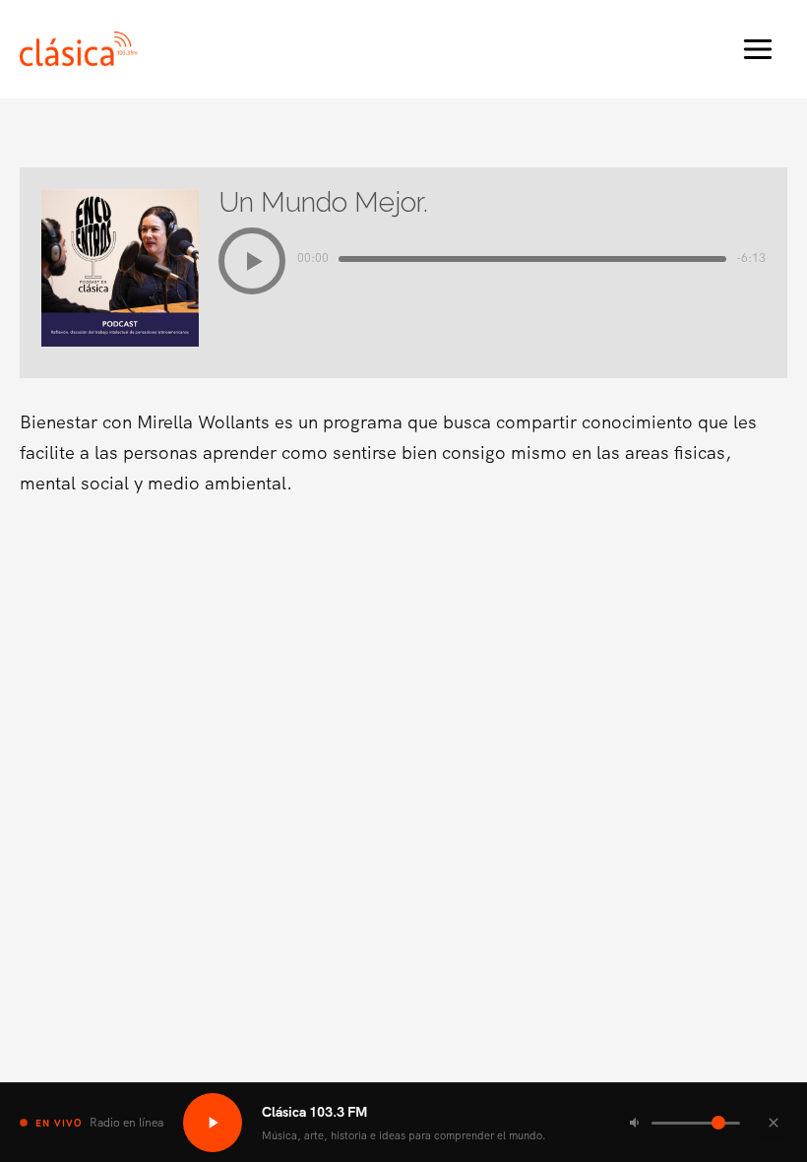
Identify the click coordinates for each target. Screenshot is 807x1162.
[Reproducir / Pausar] (212, 1122)
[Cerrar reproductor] (773, 1122)
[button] (251, 260)
